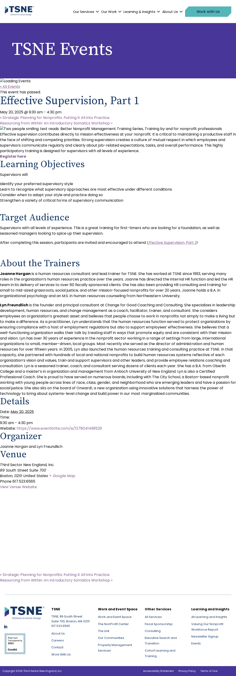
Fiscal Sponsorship (159, 624)
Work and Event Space (115, 617)
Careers (57, 640)
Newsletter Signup (204, 636)
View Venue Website (18, 487)
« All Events (10, 86)
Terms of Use (208, 671)
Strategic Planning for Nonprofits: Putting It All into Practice (54, 117)
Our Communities (111, 638)
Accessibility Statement (158, 671)
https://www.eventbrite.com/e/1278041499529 (59, 428)
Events (196, 643)
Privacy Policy (187, 671)
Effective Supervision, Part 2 (172, 242)
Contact (57, 647)
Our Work (109, 11)
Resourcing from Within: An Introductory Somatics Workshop (56, 123)
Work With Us (61, 654)
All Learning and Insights (209, 617)
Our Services (83, 11)
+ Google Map (62, 475)
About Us (170, 11)
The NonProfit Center (113, 624)
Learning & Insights (139, 11)
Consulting (153, 631)
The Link (103, 631)
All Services (153, 617)
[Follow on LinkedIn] (5, 626)
